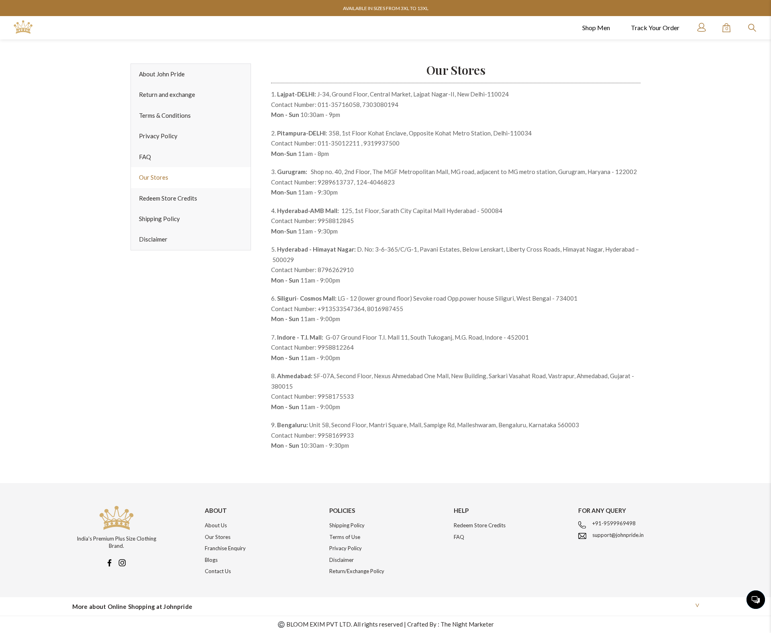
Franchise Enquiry (225, 548)
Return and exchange (167, 94)
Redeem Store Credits (168, 198)
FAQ (145, 156)
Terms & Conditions (165, 115)
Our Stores (153, 177)
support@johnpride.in (618, 535)
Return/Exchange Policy (356, 571)
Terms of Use (344, 537)
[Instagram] (122, 562)
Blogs (211, 560)
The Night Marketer (467, 624)
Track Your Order (655, 27)
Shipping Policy (159, 218)
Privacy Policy (158, 135)
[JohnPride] (23, 27)
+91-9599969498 (614, 523)
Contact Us (218, 571)
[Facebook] (109, 562)
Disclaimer (153, 239)
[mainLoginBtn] (701, 27)
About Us (216, 525)
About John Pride (162, 74)
